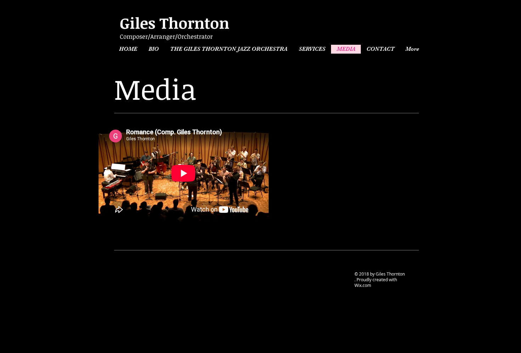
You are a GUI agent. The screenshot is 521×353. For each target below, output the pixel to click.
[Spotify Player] (374, 178)
